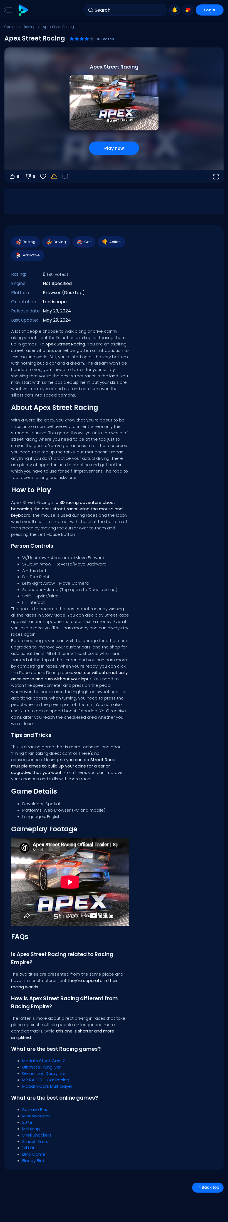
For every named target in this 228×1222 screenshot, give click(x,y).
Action (115, 241)
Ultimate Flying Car (41, 1067)
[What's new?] (174, 10)
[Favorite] (188, 10)
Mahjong (31, 1129)
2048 (27, 1122)
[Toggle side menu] (7, 10)
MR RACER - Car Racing (45, 1080)
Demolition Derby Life (44, 1073)
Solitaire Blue (35, 1109)
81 (19, 176)
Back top (210, 1187)
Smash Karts (35, 1141)
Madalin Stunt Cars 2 (43, 1061)
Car (87, 241)
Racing (30, 26)
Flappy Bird (33, 1160)
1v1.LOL (28, 1148)
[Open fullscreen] (215, 176)
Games (10, 26)
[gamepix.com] (23, 10)
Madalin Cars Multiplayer (47, 1086)
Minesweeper (36, 1116)
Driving (60, 241)
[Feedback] (65, 176)
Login (209, 10)
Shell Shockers (36, 1135)
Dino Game (33, 1154)
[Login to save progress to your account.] (54, 176)
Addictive (31, 255)
